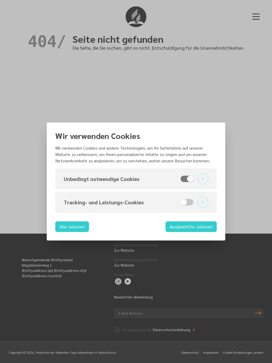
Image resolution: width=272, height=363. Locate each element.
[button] (136, 178)
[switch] (187, 179)
